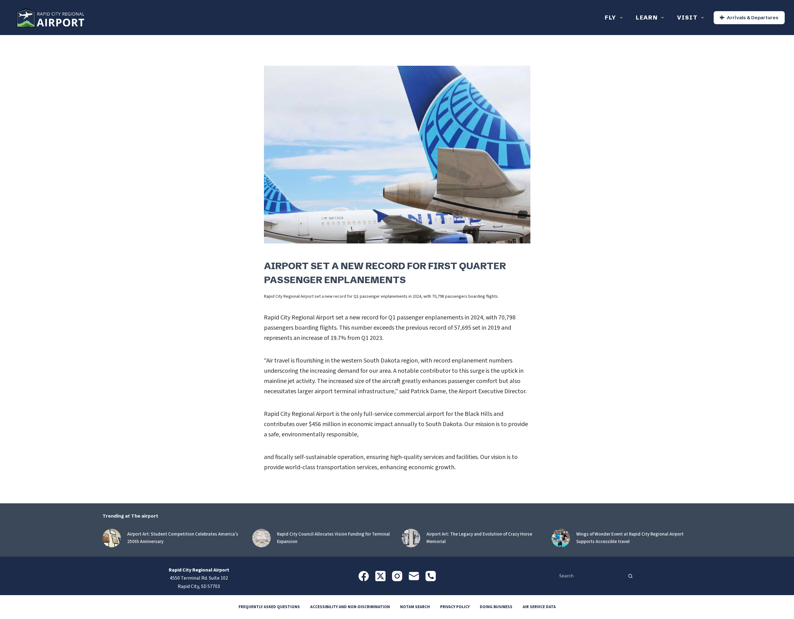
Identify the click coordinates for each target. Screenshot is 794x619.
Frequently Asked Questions (269, 607)
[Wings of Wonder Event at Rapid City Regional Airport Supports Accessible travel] (560, 538)
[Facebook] (364, 576)
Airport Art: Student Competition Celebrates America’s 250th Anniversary (182, 538)
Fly (610, 17)
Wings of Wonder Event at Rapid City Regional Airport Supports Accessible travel (630, 538)
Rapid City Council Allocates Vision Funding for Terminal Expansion (333, 538)
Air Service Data (539, 607)
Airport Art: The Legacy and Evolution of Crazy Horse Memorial (479, 538)
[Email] (414, 576)
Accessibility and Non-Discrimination (350, 607)
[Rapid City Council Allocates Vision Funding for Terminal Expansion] (261, 538)
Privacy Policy (455, 607)
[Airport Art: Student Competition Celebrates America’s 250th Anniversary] (111, 538)
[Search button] (630, 575)
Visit (687, 17)
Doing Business (496, 607)
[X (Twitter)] (380, 576)
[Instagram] (397, 576)
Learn (647, 17)
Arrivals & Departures (752, 17)
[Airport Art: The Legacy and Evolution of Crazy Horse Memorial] (411, 538)
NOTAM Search (415, 607)
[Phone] (431, 576)
